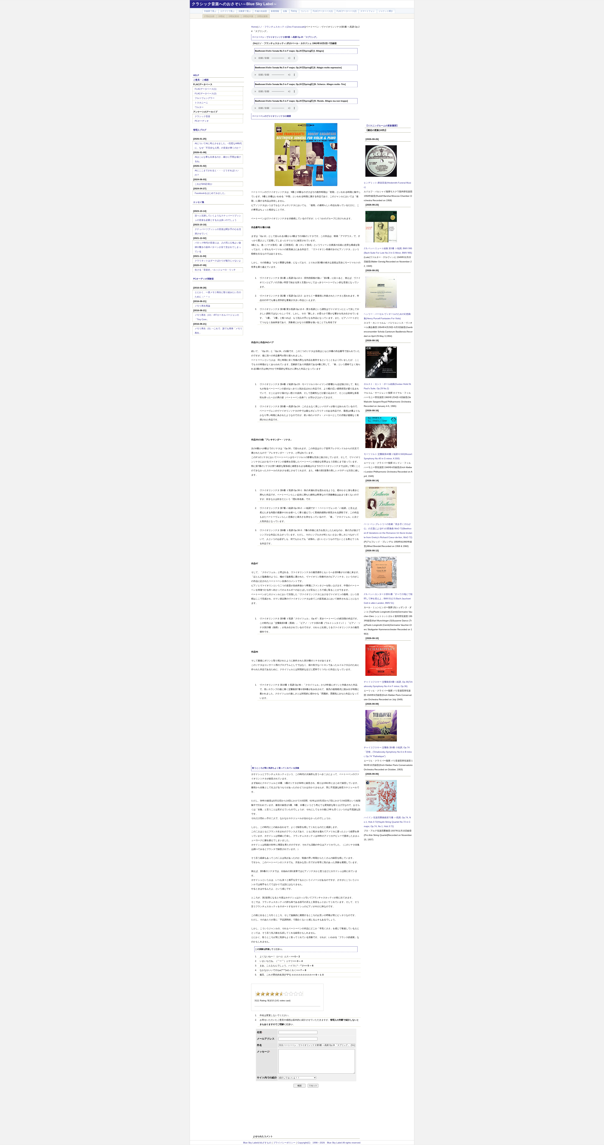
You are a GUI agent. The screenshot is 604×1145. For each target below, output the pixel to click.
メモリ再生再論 (202, 306)
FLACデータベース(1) (205, 89)
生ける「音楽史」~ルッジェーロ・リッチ (215, 270)
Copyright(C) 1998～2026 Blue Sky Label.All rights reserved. (329, 1142)
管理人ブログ (199, 130)
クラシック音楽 (202, 116)
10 (300, 993)
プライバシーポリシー (284, 1142)
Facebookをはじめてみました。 (211, 193)
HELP (196, 75)
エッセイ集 (198, 202)
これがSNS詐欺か (203, 184)
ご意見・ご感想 (201, 80)
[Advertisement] (218, 44)
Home (254, 26)
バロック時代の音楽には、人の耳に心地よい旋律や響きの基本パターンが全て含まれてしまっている (218, 247)
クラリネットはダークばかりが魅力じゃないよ (218, 260)
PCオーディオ (202, 121)
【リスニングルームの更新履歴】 (382, 125)
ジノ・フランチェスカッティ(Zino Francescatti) (281, 26)
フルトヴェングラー (205, 98)
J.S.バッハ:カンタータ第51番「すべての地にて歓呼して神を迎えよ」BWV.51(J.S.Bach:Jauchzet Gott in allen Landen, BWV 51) (388, 598)
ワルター (199, 107)
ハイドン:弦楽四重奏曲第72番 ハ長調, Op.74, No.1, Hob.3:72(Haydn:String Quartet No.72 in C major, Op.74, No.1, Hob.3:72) (387, 822)
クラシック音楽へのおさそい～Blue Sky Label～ (234, 4)
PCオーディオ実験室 (203, 278)
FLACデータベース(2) (205, 93)
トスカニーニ (201, 102)
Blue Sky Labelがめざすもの (257, 1142)
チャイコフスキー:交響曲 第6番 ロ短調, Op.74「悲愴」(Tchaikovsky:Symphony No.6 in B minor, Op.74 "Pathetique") (388, 752)
